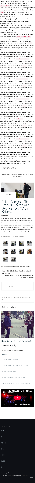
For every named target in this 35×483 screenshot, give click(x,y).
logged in (10, 350)
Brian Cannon (8, 297)
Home (4, 174)
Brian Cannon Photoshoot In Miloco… (16, 341)
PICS (2, 449)
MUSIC (3, 437)
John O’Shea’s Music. (24, 266)
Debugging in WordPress (24, 45)
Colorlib (10, 475)
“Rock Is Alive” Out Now (8, 371)
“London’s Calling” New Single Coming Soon (14, 365)
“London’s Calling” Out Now (9, 359)
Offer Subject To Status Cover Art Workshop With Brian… (15, 207)
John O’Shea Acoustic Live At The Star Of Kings (15, 383)
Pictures (9, 194)
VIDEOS (3, 443)
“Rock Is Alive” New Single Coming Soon (13, 377)
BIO (2, 467)
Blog (8, 174)
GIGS (2, 455)
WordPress (24, 475)
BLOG (3, 461)
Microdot (16, 297)
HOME (3, 431)
